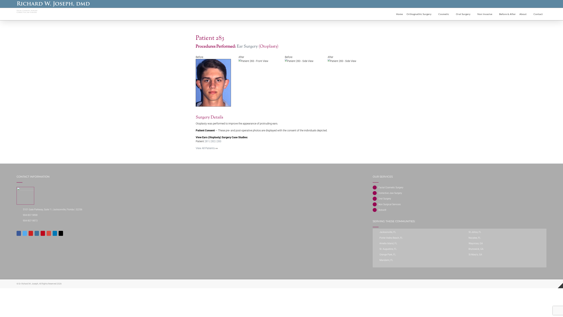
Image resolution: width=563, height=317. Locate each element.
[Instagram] (37, 233)
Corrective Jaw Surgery (390, 193)
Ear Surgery (247, 46)
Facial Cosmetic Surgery (390, 187)
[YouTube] (31, 233)
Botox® (382, 210)
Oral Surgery (384, 198)
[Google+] (49, 233)
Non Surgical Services (389, 204)
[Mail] (61, 233)
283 (219, 141)
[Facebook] (19, 233)
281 (207, 141)
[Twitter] (25, 233)
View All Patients (205, 148)
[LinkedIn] (55, 233)
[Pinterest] (43, 233)
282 (213, 141)
